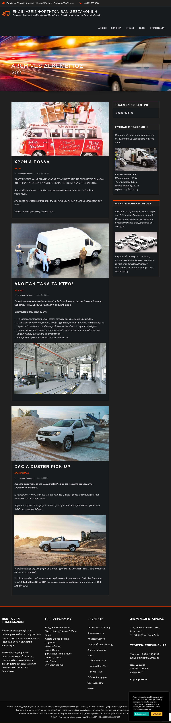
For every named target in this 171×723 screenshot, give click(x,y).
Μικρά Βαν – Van (98, 660)
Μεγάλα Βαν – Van (98, 666)
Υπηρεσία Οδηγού (96, 639)
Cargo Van (50, 642)
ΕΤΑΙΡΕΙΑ (116, 28)
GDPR (91, 688)
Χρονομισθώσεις (53, 646)
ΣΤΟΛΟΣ (130, 28)
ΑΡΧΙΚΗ (102, 28)
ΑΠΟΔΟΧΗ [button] (157, 714)
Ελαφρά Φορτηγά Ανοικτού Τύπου (61, 631)
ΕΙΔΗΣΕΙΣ (18, 290)
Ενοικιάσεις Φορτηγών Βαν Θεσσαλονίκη (55, 11)
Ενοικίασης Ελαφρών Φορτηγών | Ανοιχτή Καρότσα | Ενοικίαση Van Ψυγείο (39, 3)
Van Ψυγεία (50, 661)
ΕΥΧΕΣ (17, 168)
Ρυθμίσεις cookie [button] (141, 714)
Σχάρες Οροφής (52, 650)
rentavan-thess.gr (23, 173)
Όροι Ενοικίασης (95, 683)
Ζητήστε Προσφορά (97, 650)
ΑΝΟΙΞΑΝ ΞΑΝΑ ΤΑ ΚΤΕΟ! (43, 284)
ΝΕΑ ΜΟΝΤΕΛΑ (21, 473)
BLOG (142, 28)
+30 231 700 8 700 (91, 3)
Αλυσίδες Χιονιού (53, 657)
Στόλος (91, 655)
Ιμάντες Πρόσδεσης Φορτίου (58, 654)
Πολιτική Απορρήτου (97, 677)
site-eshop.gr (75, 717)
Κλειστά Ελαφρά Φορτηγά (57, 639)
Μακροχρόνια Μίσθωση (99, 628)
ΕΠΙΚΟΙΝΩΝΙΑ (157, 28)
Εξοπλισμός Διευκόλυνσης (100, 644)
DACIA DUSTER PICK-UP (42, 466)
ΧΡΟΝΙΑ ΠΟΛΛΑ (32, 162)
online (15, 642)
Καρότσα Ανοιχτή (96, 633)
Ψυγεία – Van (96, 672)
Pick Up (48, 635)
